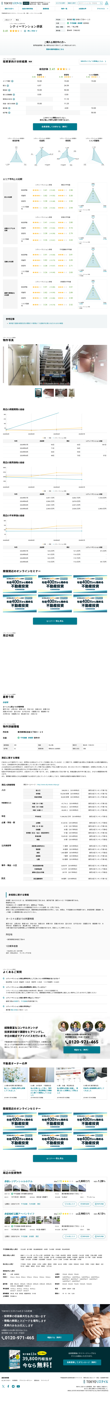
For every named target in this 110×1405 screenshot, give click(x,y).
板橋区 (28, 1266)
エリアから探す (60, 3)
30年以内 (48, 1284)
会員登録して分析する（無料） (55, 127)
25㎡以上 (26, 1289)
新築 (11, 1284)
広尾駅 (87, 1255)
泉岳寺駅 (29, 1257)
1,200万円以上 (76, 1277)
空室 (73, 1289)
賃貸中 (64, 1289)
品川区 (60, 1264)
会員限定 (16, 1274)
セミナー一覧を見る (55, 621)
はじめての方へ (6, 1380)
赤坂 (15, 1010)
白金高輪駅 (42, 1259)
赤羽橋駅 (34, 1259)
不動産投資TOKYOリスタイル (9, 13)
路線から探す (72, 3)
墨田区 (50, 1264)
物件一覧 (64, 9)
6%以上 (18, 1277)
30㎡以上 (32, 1289)
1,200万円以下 (93, 1279)
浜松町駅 (74, 1255)
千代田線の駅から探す (10, 1249)
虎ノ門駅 (87, 1257)
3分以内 (64, 1284)
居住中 (69, 1289)
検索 (100, 3)
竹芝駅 (41, 1257)
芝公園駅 (46, 1257)
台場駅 (35, 1257)
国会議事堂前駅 (38, 1249)
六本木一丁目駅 (57, 1259)
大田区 (70, 1264)
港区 (27, 13)
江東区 (55, 1264)
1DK (69, 1293)
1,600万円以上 (85, 1277)
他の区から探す (8, 1264)
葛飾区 (43, 1266)
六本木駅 (81, 1255)
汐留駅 (22, 1259)
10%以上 (29, 1277)
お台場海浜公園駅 (61, 1257)
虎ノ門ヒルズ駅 (37, 1255)
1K (66, 1293)
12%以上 (35, 1277)
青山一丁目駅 (55, 1255)
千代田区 (23, 1264)
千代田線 (73, 23)
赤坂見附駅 (47, 1255)
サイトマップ (45, 1380)
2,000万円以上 (95, 1277)
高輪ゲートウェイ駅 (26, 1255)
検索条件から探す (9, 1271)
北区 (102, 1264)
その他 (34, 1293)
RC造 (16, 1293)
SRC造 (12, 1293)
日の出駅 (28, 1259)
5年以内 (16, 1284)
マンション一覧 (21, 13)
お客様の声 (82, 9)
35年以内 (13, 1286)
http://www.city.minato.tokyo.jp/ (48, 784)
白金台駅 (49, 1259)
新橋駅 (69, 1257)
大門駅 (79, 1259)
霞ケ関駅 (29, 1249)
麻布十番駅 (73, 1259)
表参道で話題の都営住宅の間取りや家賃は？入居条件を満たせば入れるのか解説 (36, 323)
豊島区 (98, 1264)
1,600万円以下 (66, 1281)
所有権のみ (13, 1296)
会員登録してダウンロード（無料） (82, 1362)
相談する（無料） (81, 1050)
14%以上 (41, 1277)
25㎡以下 (19, 1291)
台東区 (44, 1264)
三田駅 (94, 1257)
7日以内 (76, 1274)
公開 (11, 1274)
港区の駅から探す (9, 1255)
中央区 (29, 1264)
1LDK (73, 1293)
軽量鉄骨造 (27, 1293)
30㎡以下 (26, 1291)
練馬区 (33, 1266)
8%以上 (23, 1277)
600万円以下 (66, 1279)
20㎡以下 (13, 1291)
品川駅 (52, 1257)
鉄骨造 (21, 1293)
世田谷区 (76, 1264)
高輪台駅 (23, 1257)
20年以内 (35, 1284)
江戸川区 (49, 1266)
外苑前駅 (74, 1257)
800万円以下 (74, 1279)
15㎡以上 (13, 1289)
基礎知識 (46, 9)
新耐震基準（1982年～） (24, 1286)
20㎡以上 (19, 1289)
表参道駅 (58, 1249)
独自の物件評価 (27, 9)
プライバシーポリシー (25, 1380)
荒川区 (22, 1266)
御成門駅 (81, 1257)
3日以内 (70, 1274)
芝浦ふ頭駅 (93, 1255)
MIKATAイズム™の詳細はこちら (92, 61)
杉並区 (92, 1264)
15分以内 (89, 1284)
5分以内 (70, 1284)
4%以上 (12, 1277)
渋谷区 (82, 1264)
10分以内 (82, 1284)
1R (63, 1293)
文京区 (39, 1264)
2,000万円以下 (76, 1281)
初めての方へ (9, 9)
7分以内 (76, 1284)
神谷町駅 (63, 1255)
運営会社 (36, 1380)
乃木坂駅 (32, 1204)
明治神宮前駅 (66, 1249)
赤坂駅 (80, 23)
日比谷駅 (23, 1249)
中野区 (87, 1264)
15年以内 (29, 1284)
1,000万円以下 (83, 1279)
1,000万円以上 (66, 1277)
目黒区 (65, 1264)
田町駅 (69, 1255)
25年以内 (42, 1284)
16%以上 (47, 1277)
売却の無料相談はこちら (55, 49)
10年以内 (22, 1284)
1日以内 (64, 1274)
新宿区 (34, 1264)
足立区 (38, 1266)
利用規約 (15, 1380)
